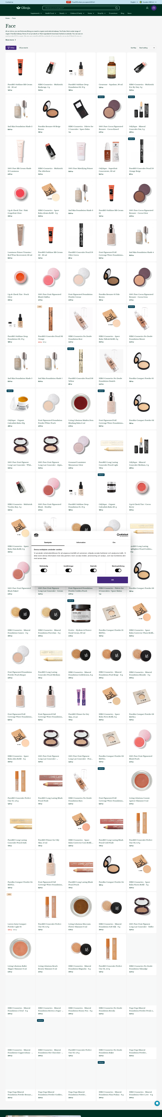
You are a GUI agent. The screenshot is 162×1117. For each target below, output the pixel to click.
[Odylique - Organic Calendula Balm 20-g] (111, 487)
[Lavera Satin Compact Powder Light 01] (20, 906)
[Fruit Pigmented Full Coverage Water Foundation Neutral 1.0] (111, 403)
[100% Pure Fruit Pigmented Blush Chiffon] (50, 277)
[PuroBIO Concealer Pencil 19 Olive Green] (81, 235)
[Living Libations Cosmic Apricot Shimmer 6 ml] (141, 781)
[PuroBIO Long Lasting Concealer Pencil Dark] (20, 823)
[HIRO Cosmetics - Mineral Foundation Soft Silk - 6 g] (111, 906)
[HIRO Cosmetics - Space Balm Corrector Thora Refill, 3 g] (141, 613)
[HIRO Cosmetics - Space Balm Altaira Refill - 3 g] (50, 193)
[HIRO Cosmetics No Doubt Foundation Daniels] (111, 361)
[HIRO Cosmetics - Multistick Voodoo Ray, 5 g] (20, 487)
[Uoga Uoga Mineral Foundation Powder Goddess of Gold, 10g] (50, 1074)
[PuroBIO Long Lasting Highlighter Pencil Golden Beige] (141, 529)
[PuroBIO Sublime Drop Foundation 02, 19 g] (81, 67)
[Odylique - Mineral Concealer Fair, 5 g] (141, 109)
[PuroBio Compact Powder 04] (111, 864)
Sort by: (133, 48)
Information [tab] (81, 542)
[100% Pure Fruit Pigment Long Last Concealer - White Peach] (20, 445)
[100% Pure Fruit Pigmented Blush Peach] (141, 739)
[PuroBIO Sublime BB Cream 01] (111, 193)
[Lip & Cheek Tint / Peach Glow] (20, 277)
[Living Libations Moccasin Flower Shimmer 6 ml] (81, 906)
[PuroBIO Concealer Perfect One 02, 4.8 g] (141, 823)
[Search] (116, 8)
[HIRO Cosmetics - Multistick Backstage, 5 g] (50, 67)
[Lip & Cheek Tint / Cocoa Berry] (141, 487)
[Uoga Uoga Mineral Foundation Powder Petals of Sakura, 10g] (141, 991)
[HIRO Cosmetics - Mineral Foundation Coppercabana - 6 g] (20, 1032)
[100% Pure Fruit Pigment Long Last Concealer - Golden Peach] (50, 739)
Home (8, 18)
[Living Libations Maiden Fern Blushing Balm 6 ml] (81, 403)
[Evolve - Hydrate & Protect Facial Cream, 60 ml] (81, 613)
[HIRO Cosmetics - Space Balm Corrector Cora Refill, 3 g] (81, 823)
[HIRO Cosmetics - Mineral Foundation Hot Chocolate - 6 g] (50, 1032)
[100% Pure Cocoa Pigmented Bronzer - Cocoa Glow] (141, 193)
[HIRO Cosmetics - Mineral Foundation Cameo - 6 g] (20, 613)
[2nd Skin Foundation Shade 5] (20, 361)
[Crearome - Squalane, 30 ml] (111, 67)
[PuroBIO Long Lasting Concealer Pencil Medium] (50, 655)
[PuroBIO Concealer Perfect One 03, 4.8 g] (50, 906)
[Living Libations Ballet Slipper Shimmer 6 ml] (20, 948)
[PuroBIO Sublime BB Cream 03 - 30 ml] (50, 235)
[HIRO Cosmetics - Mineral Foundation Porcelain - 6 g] (50, 613)
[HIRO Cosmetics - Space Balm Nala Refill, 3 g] (20, 529)
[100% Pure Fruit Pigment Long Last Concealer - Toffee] (141, 906)
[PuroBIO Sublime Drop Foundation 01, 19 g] (81, 487)
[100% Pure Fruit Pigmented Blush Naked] (20, 571)
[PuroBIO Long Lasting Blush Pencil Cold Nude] (111, 823)
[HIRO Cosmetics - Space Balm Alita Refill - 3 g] (20, 739)
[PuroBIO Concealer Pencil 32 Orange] (50, 319)
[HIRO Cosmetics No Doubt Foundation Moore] (141, 319)
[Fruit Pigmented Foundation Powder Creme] (81, 277)
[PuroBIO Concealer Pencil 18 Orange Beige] (141, 151)
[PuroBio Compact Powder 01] (141, 361)
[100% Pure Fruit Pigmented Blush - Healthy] (50, 487)
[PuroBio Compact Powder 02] (141, 403)
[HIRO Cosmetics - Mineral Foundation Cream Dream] (81, 529)
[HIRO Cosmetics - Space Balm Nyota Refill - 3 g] (141, 864)
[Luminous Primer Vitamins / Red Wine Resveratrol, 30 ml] (20, 235)
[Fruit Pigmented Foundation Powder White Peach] (50, 403)
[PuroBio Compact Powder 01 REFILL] (111, 613)
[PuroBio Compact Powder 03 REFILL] (141, 697)
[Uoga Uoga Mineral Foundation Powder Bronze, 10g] (20, 1074)
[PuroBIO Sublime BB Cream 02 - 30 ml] (20, 67)
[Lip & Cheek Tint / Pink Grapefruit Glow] (20, 193)
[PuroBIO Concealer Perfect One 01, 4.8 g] (20, 781)
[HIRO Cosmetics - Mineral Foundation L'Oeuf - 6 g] (20, 991)
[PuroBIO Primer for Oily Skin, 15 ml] (50, 823)
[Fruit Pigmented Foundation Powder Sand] (111, 529)
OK (112, 580)
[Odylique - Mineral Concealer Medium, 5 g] (141, 445)
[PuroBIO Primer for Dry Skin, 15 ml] (81, 697)
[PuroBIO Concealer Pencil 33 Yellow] (81, 361)
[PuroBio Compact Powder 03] (141, 571)
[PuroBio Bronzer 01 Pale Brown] (111, 277)
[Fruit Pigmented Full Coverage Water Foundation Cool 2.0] (111, 781)
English (133, 2)
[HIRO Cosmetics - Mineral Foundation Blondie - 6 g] (141, 655)
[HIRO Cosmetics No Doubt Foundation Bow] (81, 319)
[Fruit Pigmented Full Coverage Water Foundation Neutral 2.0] (111, 235)
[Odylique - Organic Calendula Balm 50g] (20, 403)
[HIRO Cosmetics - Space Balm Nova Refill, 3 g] (111, 697)
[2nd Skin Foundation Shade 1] (50, 361)
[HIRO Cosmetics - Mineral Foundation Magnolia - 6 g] (81, 948)
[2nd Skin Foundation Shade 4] (141, 235)
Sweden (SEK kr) (148, 2)
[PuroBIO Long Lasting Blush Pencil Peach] (81, 864)
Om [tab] (114, 542)
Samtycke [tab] (48, 542)
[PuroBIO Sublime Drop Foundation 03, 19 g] (20, 319)
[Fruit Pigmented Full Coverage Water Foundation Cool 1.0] (50, 697)
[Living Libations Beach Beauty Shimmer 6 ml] (50, 948)
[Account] (147, 8)
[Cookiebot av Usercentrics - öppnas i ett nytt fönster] (118, 535)
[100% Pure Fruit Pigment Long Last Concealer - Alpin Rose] (50, 445)
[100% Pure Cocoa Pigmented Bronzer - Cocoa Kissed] (111, 109)
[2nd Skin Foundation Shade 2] (20, 109)
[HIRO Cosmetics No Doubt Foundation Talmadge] (141, 948)
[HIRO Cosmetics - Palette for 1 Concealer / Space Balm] (81, 109)
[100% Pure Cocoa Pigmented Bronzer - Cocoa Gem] (141, 277)
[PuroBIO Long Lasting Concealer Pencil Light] (111, 445)
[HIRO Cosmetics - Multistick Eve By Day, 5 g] (141, 67)
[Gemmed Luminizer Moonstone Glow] (81, 445)
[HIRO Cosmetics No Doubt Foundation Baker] (111, 1032)
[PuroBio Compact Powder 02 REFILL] (111, 739)
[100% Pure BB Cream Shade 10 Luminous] (20, 151)
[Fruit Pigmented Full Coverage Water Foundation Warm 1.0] (20, 697)
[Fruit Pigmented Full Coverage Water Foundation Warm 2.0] (50, 864)
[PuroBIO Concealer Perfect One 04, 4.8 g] (111, 948)
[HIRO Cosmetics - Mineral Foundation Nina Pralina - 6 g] (111, 1074)
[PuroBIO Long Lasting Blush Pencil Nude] (50, 781)
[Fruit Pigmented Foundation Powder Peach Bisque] (20, 655)
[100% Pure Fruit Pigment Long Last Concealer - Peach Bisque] (81, 739)
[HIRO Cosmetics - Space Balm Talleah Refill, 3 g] (111, 319)
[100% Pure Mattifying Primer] (81, 151)
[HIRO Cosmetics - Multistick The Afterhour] (50, 151)
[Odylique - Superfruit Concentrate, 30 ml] (111, 151)
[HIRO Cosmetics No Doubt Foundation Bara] (81, 781)
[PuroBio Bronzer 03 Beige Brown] (50, 109)
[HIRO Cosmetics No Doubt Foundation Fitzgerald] (50, 529)
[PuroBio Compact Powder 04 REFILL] (20, 864)
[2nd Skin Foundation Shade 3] (81, 193)
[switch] (68, 570)
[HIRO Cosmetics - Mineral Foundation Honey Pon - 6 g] (81, 991)
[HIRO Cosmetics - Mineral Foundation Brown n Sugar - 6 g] (50, 991)
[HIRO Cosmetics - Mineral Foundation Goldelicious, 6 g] (81, 655)
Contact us (9, 2)
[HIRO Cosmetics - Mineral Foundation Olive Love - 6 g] (141, 1074)
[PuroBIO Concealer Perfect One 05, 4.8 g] (81, 1032)
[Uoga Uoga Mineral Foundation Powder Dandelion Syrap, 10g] (81, 1074)
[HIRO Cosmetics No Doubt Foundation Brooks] (111, 991)
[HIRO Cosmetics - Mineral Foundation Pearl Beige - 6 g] (111, 655)
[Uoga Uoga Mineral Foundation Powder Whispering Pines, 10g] (141, 1032)
